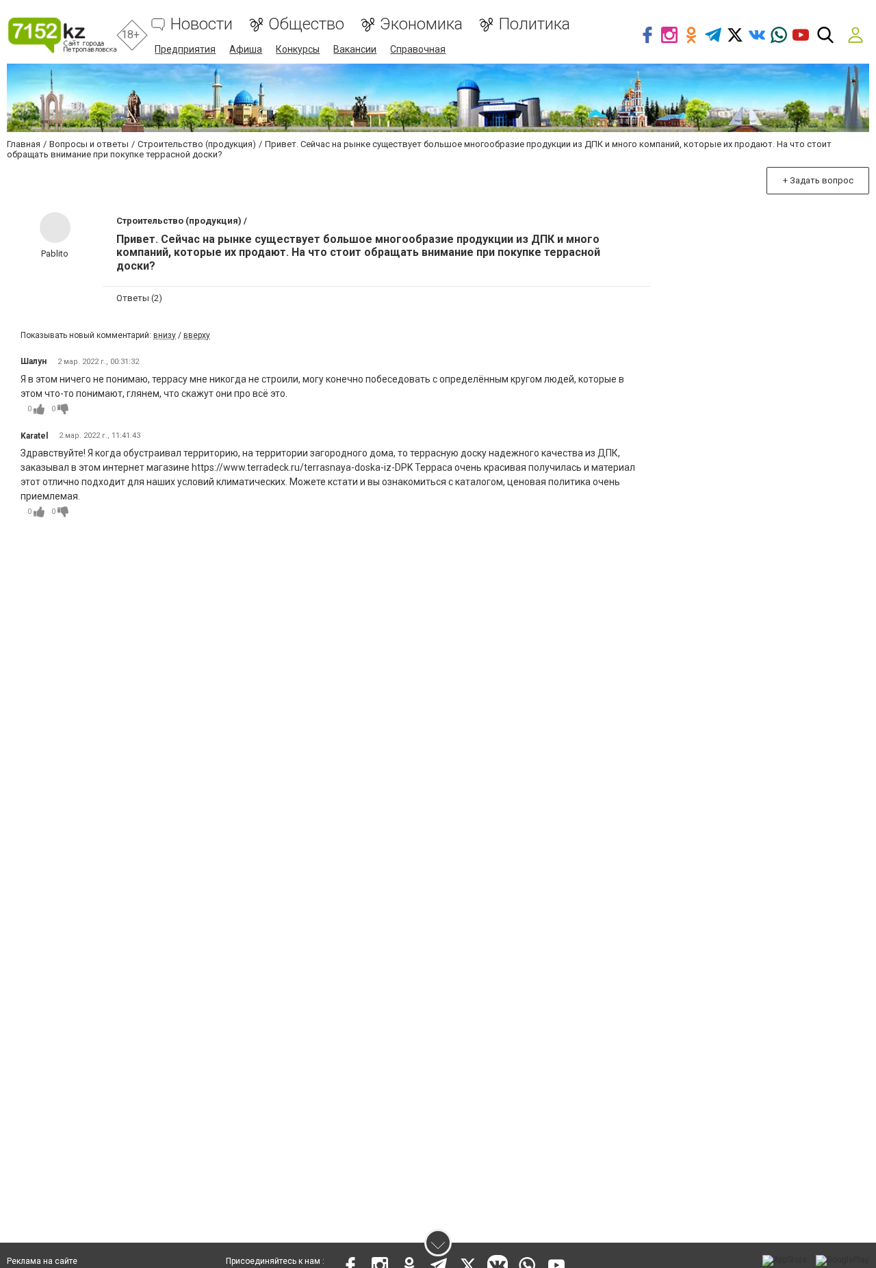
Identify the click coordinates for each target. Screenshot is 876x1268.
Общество (306, 24)
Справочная (418, 49)
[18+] (62, 35)
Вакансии (354, 49)
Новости (201, 24)
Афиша (245, 49)
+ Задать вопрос (818, 180)
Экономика (421, 24)
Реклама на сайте (42, 1261)
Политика (534, 24)
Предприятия (185, 49)
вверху (196, 335)
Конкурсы (298, 49)
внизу (164, 335)
